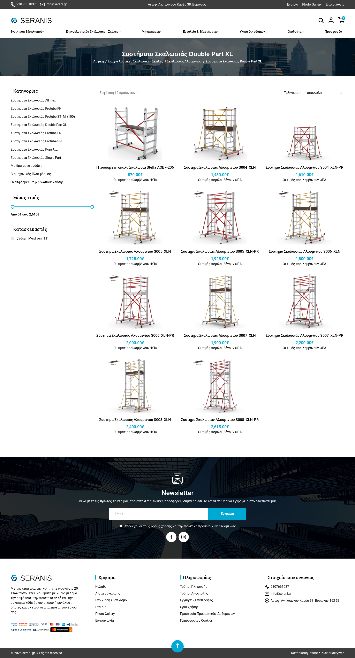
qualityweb (336, 653)
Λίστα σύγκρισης (107, 593)
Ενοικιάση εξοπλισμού (112, 600)
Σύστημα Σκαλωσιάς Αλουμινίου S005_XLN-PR (220, 251)
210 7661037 (26, 4)
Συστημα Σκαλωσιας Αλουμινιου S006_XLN (304, 251)
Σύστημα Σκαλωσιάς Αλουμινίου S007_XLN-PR (304, 335)
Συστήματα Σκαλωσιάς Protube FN (36, 109)
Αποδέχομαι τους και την (180, 526)
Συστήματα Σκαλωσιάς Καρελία (34, 149)
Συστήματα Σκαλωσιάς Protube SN (36, 141)
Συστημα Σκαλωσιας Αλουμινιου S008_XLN (135, 419)
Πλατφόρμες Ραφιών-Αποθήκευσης (37, 182)
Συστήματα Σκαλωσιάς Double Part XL (234, 61)
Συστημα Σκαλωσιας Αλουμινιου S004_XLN (220, 167)
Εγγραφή (227, 514)
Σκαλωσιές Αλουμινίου (184, 61)
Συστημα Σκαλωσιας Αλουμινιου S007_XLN (220, 335)
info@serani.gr (56, 4)
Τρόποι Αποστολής (194, 593)
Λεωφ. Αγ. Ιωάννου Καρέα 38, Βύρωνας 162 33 (305, 601)
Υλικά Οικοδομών (252, 31)
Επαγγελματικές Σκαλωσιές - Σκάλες (92, 31)
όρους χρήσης (161, 526)
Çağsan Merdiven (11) (32, 238)
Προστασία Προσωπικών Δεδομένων (207, 614)
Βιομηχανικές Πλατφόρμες (31, 174)
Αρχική (98, 61)
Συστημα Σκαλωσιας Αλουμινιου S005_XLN (135, 251)
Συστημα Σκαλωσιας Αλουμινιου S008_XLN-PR (220, 419)
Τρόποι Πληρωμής (193, 587)
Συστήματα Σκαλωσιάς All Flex (33, 100)
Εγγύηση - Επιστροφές (196, 600)
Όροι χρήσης (189, 607)
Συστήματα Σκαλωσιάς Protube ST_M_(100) (43, 117)
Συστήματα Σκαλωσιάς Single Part (36, 158)
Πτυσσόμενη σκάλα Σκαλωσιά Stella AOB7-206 (135, 167)
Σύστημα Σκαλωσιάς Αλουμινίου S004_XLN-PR (304, 167)
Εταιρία (292, 4)
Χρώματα (294, 31)
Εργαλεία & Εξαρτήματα (200, 31)
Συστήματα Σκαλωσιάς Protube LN (36, 133)
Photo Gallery (312, 4)
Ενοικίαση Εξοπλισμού (27, 31)
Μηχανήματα (151, 31)
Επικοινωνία (335, 4)
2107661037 (279, 587)
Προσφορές (333, 31)
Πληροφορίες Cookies (196, 620)
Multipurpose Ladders (26, 166)
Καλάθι (100, 587)
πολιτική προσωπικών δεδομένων (210, 526)
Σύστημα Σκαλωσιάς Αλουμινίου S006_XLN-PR (135, 335)
